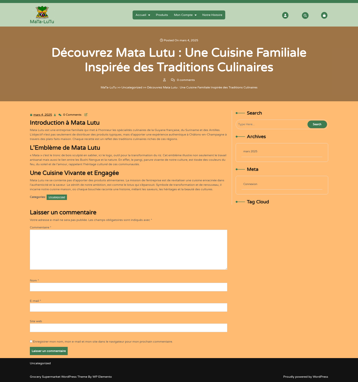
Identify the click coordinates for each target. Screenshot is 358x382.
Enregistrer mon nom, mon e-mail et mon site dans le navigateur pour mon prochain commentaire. (103, 342)
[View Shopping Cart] (324, 15)
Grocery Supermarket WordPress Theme (59, 377)
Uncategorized (131, 87)
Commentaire (40, 227)
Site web (36, 321)
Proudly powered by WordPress (305, 377)
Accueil (141, 15)
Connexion (250, 184)
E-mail (35, 301)
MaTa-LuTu (42, 21)
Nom (34, 280)
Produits (162, 15)
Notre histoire (212, 15)
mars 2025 (250, 151)
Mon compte (183, 15)
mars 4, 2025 (42, 115)
